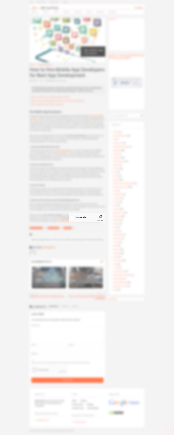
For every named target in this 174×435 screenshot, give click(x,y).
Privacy (98, 220)
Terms (102, 220)
